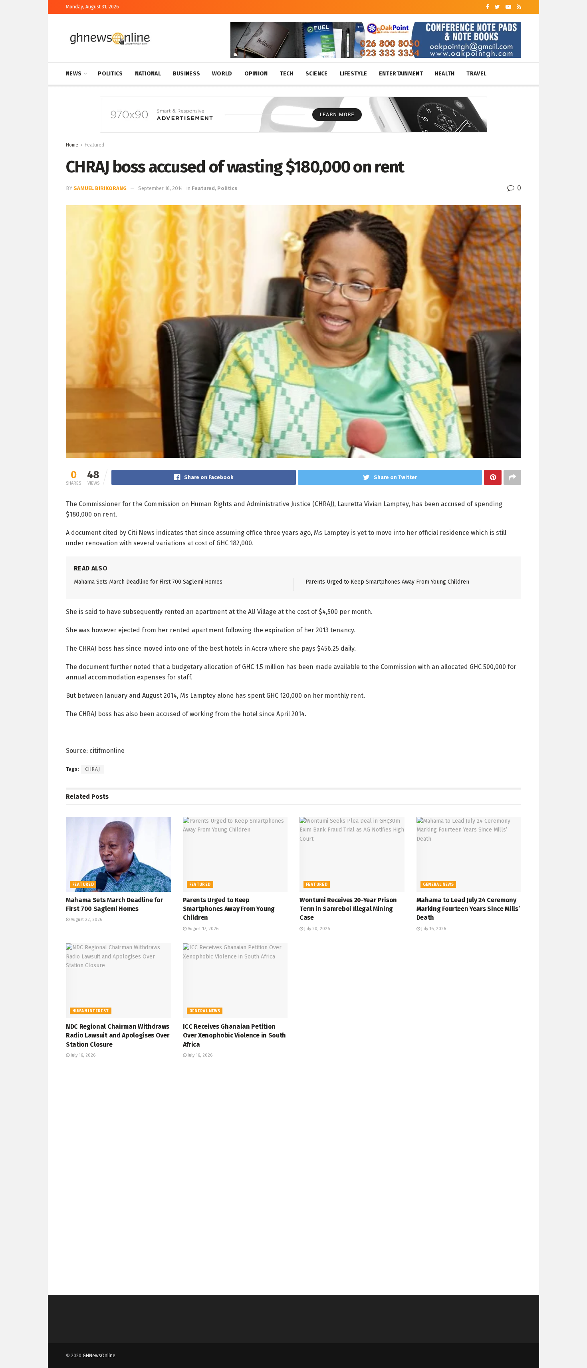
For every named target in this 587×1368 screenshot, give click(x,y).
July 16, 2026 (433, 928)
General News (438, 884)
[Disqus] (293, 1175)
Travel (476, 73)
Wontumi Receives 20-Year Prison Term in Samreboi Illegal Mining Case (348, 909)
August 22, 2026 (85, 919)
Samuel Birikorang (100, 188)
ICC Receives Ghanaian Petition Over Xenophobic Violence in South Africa (234, 1035)
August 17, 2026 (202, 928)
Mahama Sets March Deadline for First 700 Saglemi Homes (148, 581)
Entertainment (401, 73)
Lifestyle (353, 73)
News (73, 73)
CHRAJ (92, 769)
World (222, 73)
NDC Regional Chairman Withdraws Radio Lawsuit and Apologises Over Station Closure (117, 1035)
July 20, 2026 (316, 928)
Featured (94, 145)
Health (445, 73)
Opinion (256, 73)
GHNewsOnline (99, 1355)
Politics (110, 73)
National (148, 73)
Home (72, 145)
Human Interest (90, 1011)
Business (186, 73)
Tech (287, 73)
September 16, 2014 (160, 188)
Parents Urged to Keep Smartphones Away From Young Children (387, 581)
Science (316, 73)
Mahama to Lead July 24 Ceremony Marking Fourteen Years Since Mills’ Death (468, 909)
